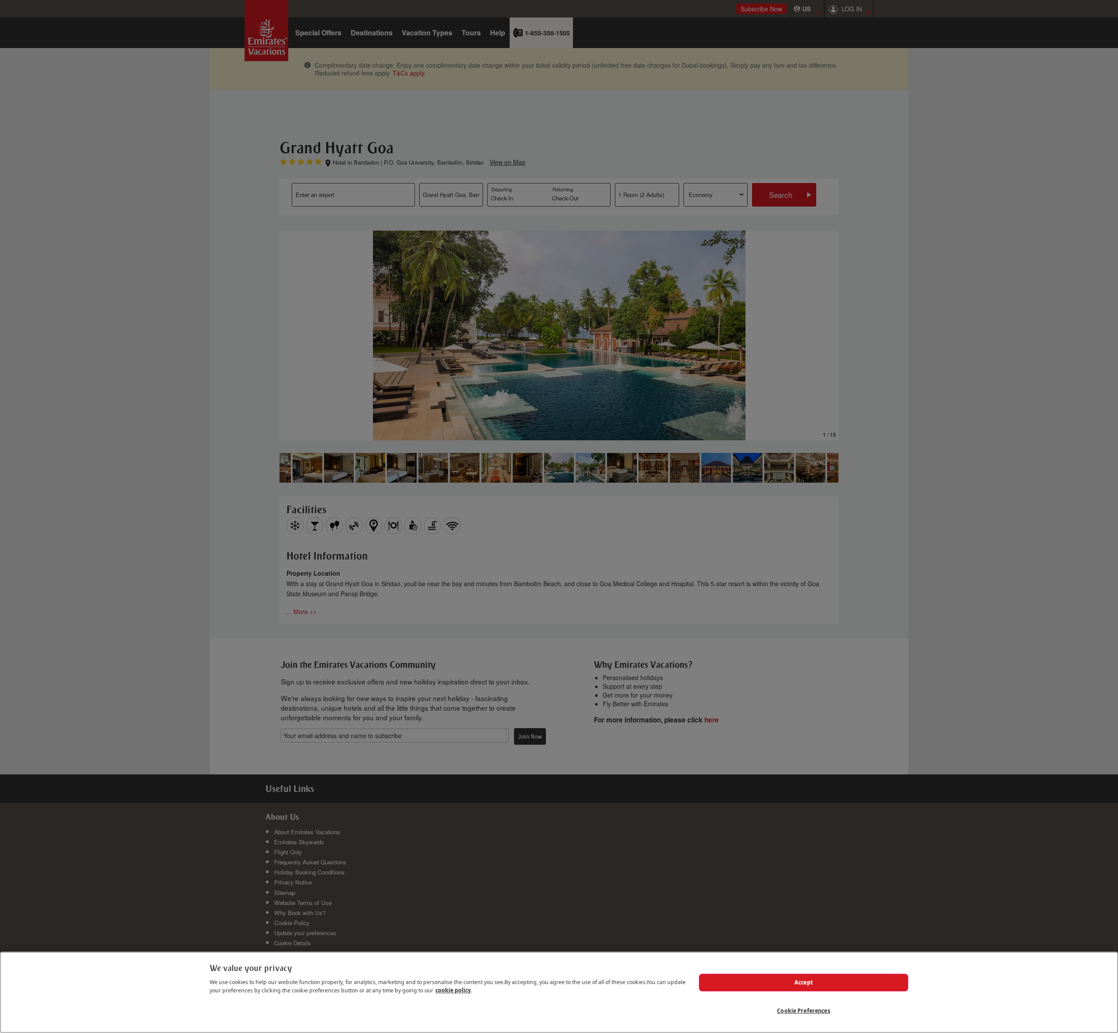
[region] (559, 992)
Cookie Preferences (803, 1011)
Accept (803, 982)
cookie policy (453, 990)
